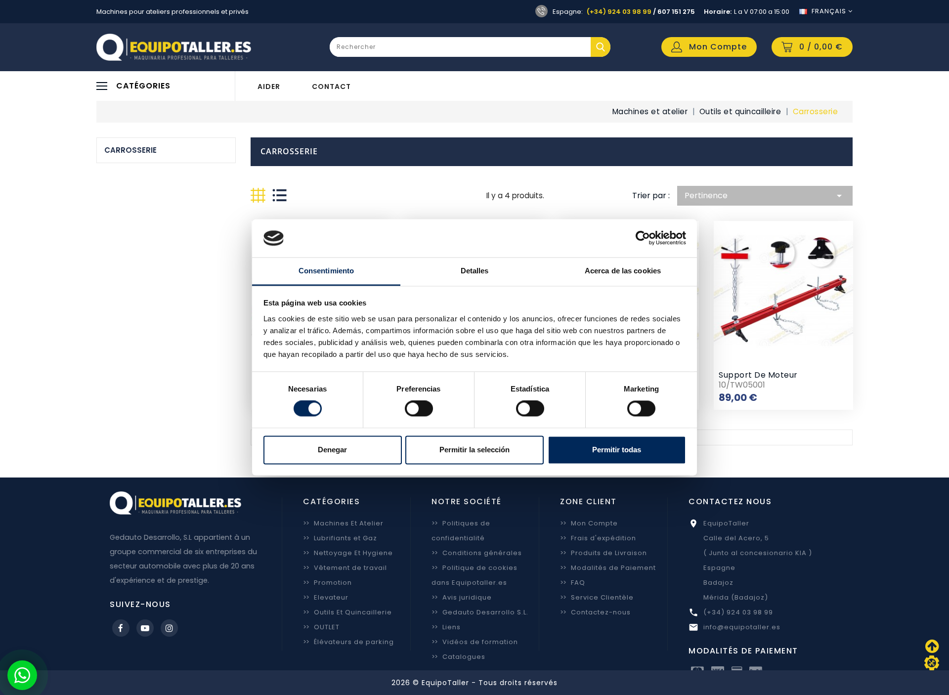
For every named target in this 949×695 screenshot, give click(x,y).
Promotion (327, 582)
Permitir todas (616, 449)
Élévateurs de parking (348, 642)
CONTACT (331, 86)
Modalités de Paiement (608, 567)
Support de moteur (758, 375)
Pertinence (765, 196)
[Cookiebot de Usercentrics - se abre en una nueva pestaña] (643, 238)
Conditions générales (476, 553)
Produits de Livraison (603, 553)
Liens (446, 627)
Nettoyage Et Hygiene (348, 553)
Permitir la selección (474, 449)
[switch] (419, 409)
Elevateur (325, 597)
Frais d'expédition (598, 538)
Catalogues (458, 656)
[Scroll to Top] (931, 662)
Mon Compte (589, 523)
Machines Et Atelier (343, 523)
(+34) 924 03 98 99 (619, 11)
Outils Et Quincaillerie (347, 612)
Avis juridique (461, 597)
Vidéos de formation (474, 642)
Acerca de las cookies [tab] (623, 270)
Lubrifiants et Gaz (340, 538)
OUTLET (321, 627)
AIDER (269, 86)
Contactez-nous (595, 612)
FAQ (572, 582)
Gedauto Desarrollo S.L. (479, 612)
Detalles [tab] (475, 270)
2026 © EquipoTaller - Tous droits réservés (474, 683)
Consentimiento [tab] (326, 270)
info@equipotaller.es (741, 627)
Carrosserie (130, 150)
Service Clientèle (597, 597)
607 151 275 (676, 11)
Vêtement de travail (345, 567)
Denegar (332, 449)
